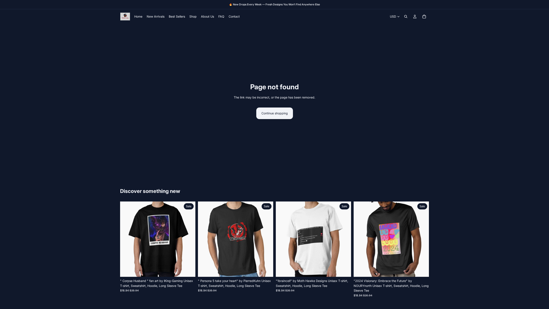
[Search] (405, 16)
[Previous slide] (126, 239)
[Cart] (424, 16)
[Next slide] (188, 239)
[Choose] (189, 270)
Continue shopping (274, 113)
